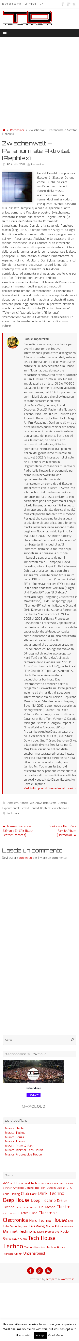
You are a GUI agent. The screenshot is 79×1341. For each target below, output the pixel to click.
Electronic (48, 1213)
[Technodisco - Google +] (68, 4)
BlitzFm (61, 1188)
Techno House (56, 1247)
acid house (17, 1183)
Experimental (10, 808)
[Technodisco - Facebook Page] (63, 4)
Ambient (12, 803)
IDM (70, 1221)
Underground (34, 1253)
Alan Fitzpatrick (49, 1183)
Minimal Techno (17, 1231)
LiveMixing (37, 1226)
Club (25, 1193)
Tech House (41, 1238)
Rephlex (45, 808)
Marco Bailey (54, 1226)
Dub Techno (46, 1207)
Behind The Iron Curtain (40, 1188)
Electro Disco (27, 1213)
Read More (55, 1335)
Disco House (29, 1207)
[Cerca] (41, 4)
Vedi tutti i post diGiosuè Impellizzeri (50, 788)
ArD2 (38, 803)
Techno (13, 1246)
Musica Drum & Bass (19, 1146)
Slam (23, 1239)
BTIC (69, 1188)
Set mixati (30, 3)
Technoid (8, 1253)
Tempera (51, 1279)
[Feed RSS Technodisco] (74, 4)
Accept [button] (40, 1335)
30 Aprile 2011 (16, 164)
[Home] (4, 130)
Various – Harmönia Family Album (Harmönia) (62, 831)
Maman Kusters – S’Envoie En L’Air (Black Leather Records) (18, 831)
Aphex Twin (27, 803)
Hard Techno (40, 1220)
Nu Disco (38, 1231)
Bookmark (13, 813)
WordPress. (68, 1279)
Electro (62, 803)
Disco (18, 1207)
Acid (6, 1183)
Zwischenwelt (60, 808)
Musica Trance (15, 1141)
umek (18, 1254)
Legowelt (23, 1226)
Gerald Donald (29, 808)
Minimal (68, 1226)
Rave (15, 1239)
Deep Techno (43, 1200)
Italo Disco (10, 1226)
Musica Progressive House (23, 1154)
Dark (33, 1194)
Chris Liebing (11, 1194)
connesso (25, 858)
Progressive (52, 1231)
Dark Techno (51, 1193)
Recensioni (17, 130)
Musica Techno (15, 1133)
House (59, 1220)
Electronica (15, 1220)
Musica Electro (15, 1128)
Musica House (14, 1137)
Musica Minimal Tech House (24, 1150)
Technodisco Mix (11, 3)
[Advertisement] (39, 81)
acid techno (32, 1183)
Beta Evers (50, 803)
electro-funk (10, 1213)
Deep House (16, 1200)
